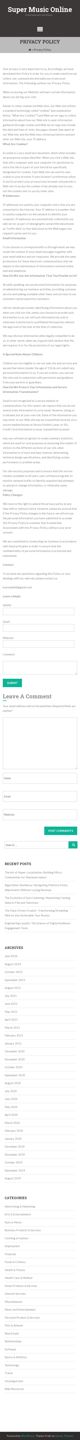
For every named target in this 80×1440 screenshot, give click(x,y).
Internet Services (15, 1293)
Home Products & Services (21, 1285)
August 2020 (13, 1083)
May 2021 (11, 1011)
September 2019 (15, 1170)
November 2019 (15, 1154)
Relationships (13, 1341)
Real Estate (12, 1333)
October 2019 (13, 1162)
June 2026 (11, 956)
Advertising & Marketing (20, 1206)
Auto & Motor (13, 1222)
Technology (12, 1365)
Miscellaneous (14, 1301)
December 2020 (15, 1051)
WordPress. (28, 1435)
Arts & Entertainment (18, 1214)
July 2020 (11, 1091)
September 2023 (15, 980)
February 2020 (14, 1130)
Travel (9, 1373)
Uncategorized (14, 1381)
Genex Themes (64, 1435)
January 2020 (13, 1138)
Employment (12, 1246)
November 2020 (15, 1059)
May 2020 (11, 1107)
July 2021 (11, 995)
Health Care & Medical (18, 1277)
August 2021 (13, 987)
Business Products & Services (23, 1230)
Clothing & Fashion (16, 1238)
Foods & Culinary (15, 1262)
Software (10, 1349)
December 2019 (15, 1146)
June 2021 (11, 1003)
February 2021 (14, 1035)
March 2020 (12, 1122)
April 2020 (11, 1114)
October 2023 (13, 972)
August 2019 (13, 1178)
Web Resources (14, 1389)
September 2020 (15, 1075)
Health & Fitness (15, 1270)
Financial (10, 1254)
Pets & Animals (14, 1325)
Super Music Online (40, 9)
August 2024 (13, 964)
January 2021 (13, 1043)
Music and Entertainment (20, 1309)
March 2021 (12, 1027)
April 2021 (11, 1019)
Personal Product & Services (22, 1317)
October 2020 (13, 1067)
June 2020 (11, 1099)
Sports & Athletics (16, 1357)
